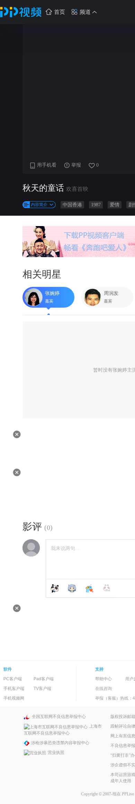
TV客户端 (42, 688)
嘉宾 (49, 301)
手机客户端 (13, 688)
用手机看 (46, 165)
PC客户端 (12, 678)
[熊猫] (54, 588)
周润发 (111, 293)
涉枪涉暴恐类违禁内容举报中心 (60, 742)
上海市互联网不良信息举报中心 (63, 729)
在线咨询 (103, 688)
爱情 (114, 204)
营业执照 (56, 752)
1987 (96, 204)
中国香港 (72, 204)
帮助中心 (103, 678)
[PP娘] (72, 588)
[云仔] (106, 588)
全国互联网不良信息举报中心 (59, 716)
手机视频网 (13, 698)
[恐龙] (89, 588)
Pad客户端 (44, 678)
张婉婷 (52, 293)
